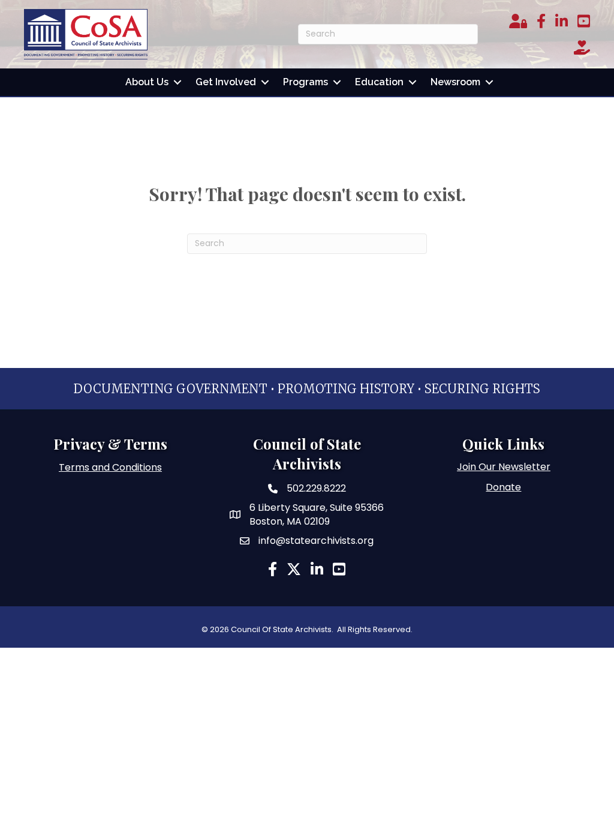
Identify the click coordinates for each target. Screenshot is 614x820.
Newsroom (455, 82)
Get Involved (225, 82)
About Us (146, 82)
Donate (503, 487)
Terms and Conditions (110, 467)
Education (379, 82)
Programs (305, 82)
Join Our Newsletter (503, 467)
